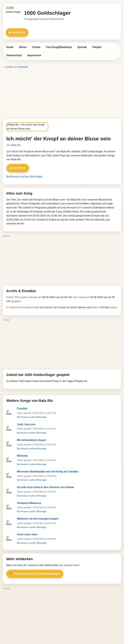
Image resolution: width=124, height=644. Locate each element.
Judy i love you (26, 424)
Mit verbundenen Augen (31, 440)
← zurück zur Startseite (15, 66)
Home (10, 47)
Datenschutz (14, 55)
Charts (36, 47)
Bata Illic (16, 145)
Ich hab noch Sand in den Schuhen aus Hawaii (45, 487)
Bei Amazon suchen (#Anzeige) (24, 176)
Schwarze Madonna (29, 503)
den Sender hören (69, 565)
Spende (82, 47)
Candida (22, 408)
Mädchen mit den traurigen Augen (37, 518)
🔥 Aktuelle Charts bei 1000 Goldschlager (35, 573)
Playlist (96, 47)
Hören (23, 47)
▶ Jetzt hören (17, 32)
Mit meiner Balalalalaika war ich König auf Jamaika (47, 471)
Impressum (34, 55)
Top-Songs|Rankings (59, 47)
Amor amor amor (27, 534)
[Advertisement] (62, 93)
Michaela (22, 455)
